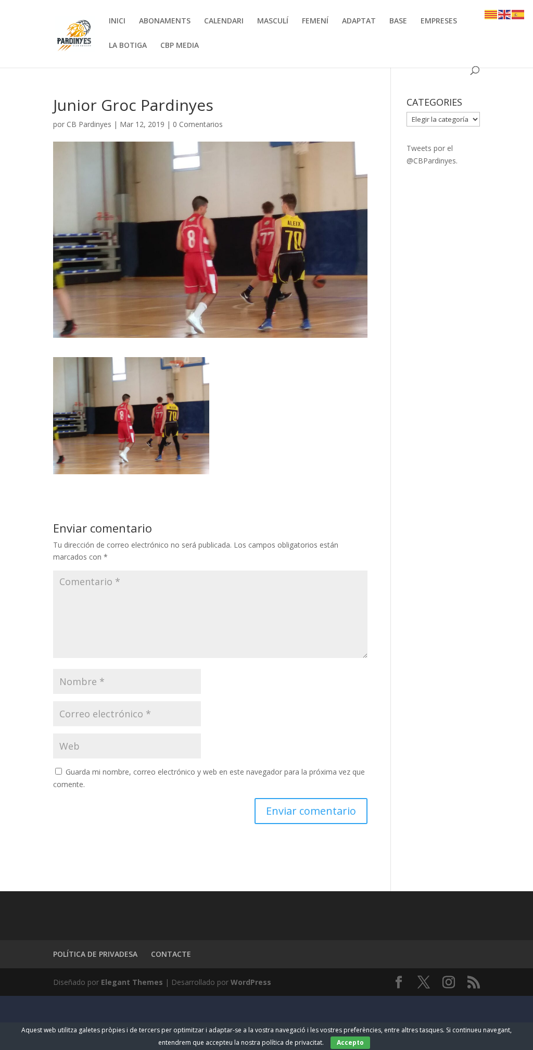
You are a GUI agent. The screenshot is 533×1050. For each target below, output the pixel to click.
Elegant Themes (132, 982)
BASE (398, 21)
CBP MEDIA (179, 46)
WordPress (251, 982)
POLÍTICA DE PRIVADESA (95, 954)
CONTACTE (171, 954)
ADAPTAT (359, 21)
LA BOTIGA (128, 46)
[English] (505, 14)
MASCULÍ (272, 21)
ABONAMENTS (165, 21)
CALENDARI (224, 21)
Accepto (350, 1042)
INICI (117, 21)
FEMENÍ (315, 21)
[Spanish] (518, 14)
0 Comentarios (198, 124)
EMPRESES (439, 21)
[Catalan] (491, 14)
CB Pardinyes (89, 124)
